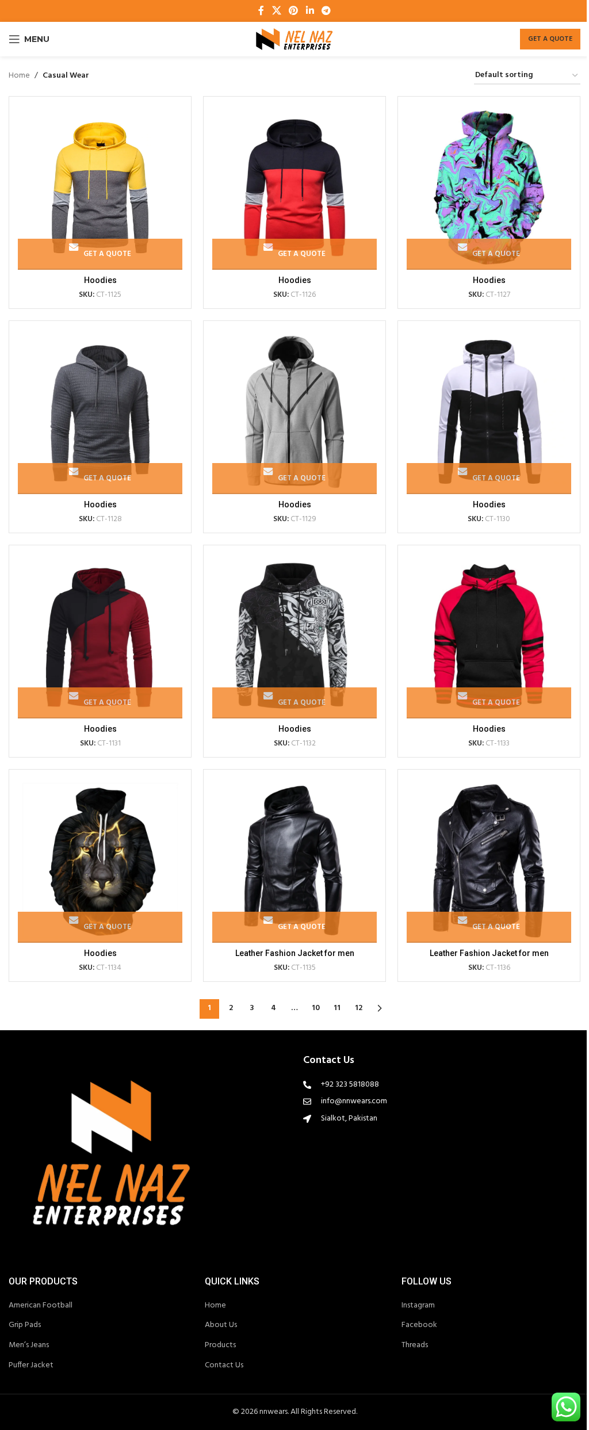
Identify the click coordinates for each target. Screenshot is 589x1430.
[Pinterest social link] (293, 11)
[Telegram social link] (326, 11)
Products (220, 1345)
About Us (221, 1325)
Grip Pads (25, 1325)
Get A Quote (550, 39)
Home (19, 76)
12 (358, 1008)
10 (316, 1008)
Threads (414, 1345)
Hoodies (100, 280)
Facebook (419, 1325)
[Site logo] (294, 39)
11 (337, 1008)
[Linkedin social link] (310, 11)
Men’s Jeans (29, 1345)
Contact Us (224, 1365)
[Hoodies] (100, 187)
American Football (40, 1306)
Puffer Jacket (31, 1365)
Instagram (418, 1306)
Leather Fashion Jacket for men (294, 953)
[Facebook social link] (261, 11)
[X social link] (276, 11)
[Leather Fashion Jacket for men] (294, 860)
